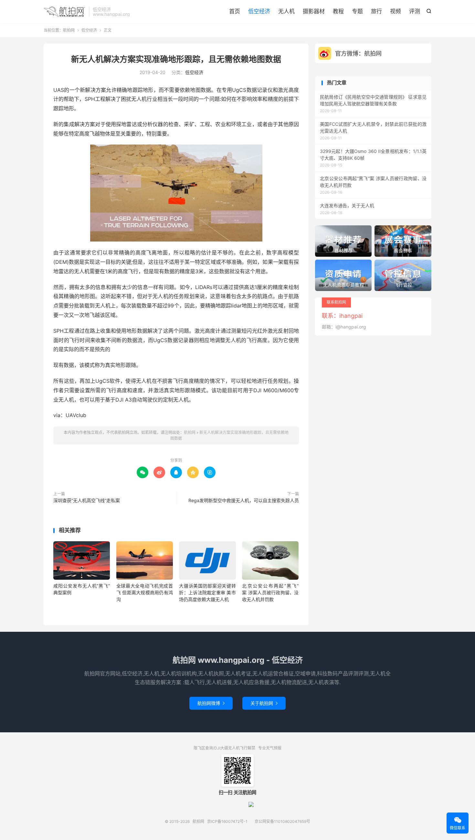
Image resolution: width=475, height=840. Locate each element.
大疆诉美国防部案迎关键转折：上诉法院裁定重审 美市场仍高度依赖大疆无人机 (207, 592)
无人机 (286, 11)
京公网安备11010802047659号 (282, 821)
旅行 (376, 11)
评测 (414, 11)
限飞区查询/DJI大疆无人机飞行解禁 (224, 748)
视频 (395, 11)
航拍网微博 (211, 703)
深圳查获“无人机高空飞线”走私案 (86, 500)
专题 (357, 11)
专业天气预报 (269, 748)
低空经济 (259, 11)
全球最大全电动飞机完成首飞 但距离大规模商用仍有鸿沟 (144, 592)
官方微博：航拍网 (358, 53)
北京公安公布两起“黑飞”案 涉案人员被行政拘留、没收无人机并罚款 (270, 592)
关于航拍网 (264, 703)
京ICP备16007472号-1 (227, 821)
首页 (234, 11)
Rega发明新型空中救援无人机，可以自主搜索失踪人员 (243, 500)
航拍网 (65, 11)
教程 (338, 11)
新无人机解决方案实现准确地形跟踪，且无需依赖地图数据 (176, 59)
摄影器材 (314, 11)
